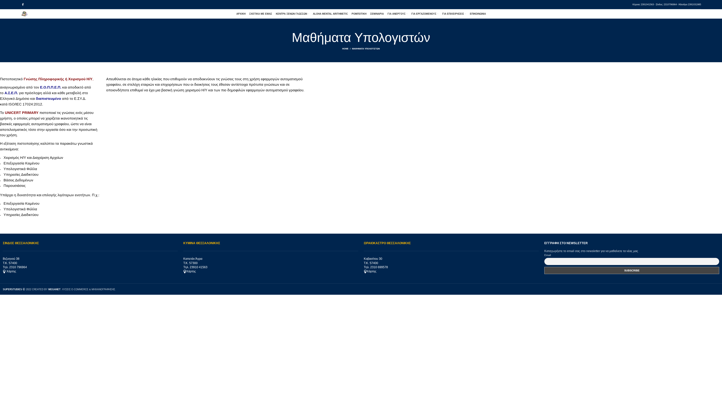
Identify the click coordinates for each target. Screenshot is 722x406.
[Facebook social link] (23, 4)
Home (345, 49)
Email (547, 255)
